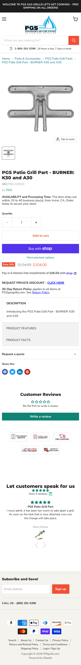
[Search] (73, 40)
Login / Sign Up (51, 648)
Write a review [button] (40, 416)
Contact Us (42, 640)
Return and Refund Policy (23, 644)
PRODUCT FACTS (18, 340)
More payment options (40, 257)
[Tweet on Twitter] (12, 372)
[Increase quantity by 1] (36, 222)
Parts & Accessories (27, 58)
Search (12, 640)
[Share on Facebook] (5, 372)
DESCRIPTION (16, 303)
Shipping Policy (30, 648)
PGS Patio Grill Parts (59, 58)
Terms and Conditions (55, 644)
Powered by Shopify (40, 658)
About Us (26, 640)
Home (6, 58)
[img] (40, 490)
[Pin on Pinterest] (27, 372)
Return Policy (41, 292)
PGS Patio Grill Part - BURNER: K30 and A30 (32, 62)
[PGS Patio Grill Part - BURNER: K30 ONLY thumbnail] (8, 153)
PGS (9, 190)
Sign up (60, 589)
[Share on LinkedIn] (20, 372)
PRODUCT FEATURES (21, 328)
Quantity (7, 213)
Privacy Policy (60, 640)
